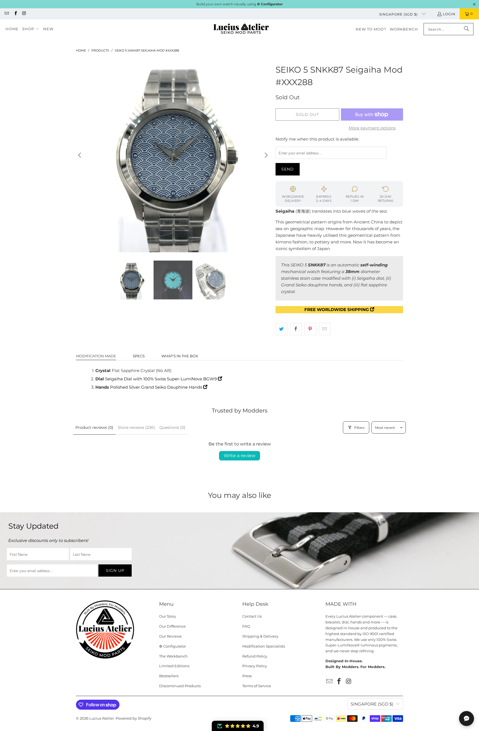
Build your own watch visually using (239, 4)
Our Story (167, 616)
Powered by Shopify (133, 718)
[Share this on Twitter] (281, 329)
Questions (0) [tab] (172, 427)
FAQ (246, 626)
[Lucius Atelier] (241, 29)
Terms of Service (256, 686)
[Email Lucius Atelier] (6, 14)
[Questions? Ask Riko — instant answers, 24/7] (466, 718)
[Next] (265, 155)
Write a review (239, 455)
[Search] (466, 29)
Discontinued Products (180, 686)
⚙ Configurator (172, 646)
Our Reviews (170, 636)
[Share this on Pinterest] (310, 329)
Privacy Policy (254, 666)
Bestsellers (169, 676)
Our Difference (172, 626)
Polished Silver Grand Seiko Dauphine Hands (156, 387)
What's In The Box (179, 356)
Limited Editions (174, 666)
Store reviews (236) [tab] (136, 427)
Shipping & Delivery (260, 636)
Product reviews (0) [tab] (94, 427)
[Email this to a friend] (325, 329)
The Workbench (173, 656)
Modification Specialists (263, 646)
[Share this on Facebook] (296, 329)
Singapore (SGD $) (399, 14)
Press (247, 676)
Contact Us (252, 616)
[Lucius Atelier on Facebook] (15, 14)
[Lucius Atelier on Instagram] (24, 14)
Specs (139, 356)
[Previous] (80, 155)
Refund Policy (254, 656)
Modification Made (96, 356)
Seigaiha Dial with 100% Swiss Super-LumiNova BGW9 (161, 378)
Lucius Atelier (101, 718)
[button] (31, 29)
